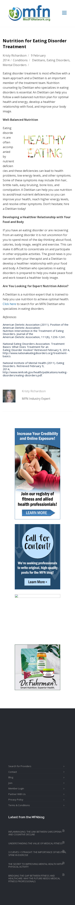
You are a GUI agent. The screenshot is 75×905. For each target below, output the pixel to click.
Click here (9, 304)
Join (10, 783)
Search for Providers (19, 766)
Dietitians (38, 60)
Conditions (20, 60)
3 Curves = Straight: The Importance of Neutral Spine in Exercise (37, 853)
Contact (12, 771)
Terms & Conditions (19, 805)
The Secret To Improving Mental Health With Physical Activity (35, 865)
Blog (10, 777)
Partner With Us (17, 794)
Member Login (16, 788)
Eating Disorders (58, 60)
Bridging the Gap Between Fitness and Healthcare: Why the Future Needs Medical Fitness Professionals (34, 878)
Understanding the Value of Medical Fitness (35, 843)
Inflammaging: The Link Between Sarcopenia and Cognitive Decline (35, 833)
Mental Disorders (15, 65)
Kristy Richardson (15, 55)
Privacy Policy (15, 799)
